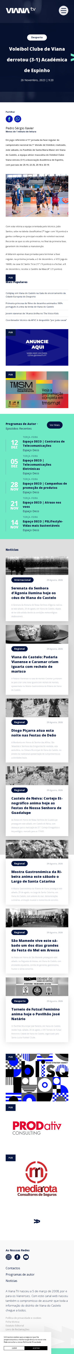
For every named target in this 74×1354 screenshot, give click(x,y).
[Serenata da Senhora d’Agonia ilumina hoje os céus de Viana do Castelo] (37, 574)
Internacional (22, 580)
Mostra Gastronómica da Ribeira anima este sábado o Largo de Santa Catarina (36, 876)
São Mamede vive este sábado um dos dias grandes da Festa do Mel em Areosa (35, 945)
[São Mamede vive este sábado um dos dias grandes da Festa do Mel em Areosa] (37, 926)
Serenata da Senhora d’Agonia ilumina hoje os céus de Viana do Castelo (33, 593)
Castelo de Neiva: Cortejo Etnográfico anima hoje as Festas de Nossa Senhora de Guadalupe (37, 805)
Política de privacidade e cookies (23, 1318)
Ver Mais (55, 425)
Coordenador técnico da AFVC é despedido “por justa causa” (36, 320)
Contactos (13, 1268)
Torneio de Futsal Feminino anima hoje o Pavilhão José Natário (35, 1014)
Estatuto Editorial (15, 1325)
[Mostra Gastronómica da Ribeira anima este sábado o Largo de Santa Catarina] (37, 857)
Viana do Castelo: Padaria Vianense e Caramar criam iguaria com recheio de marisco (34, 664)
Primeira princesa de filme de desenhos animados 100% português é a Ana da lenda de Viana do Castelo (34, 305)
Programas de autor (20, 1274)
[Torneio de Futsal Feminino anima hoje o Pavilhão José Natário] (37, 995)
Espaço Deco (31, 450)
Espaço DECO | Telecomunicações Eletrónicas (37, 464)
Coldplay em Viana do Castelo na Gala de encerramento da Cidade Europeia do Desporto (36, 295)
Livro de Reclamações (17, 1329)
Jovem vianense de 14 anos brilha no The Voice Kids (32, 313)
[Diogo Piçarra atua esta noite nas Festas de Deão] (37, 716)
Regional (19, 648)
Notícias (11, 1281)
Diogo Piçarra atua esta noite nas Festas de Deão (33, 732)
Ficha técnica (12, 1321)
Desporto (37, 37)
